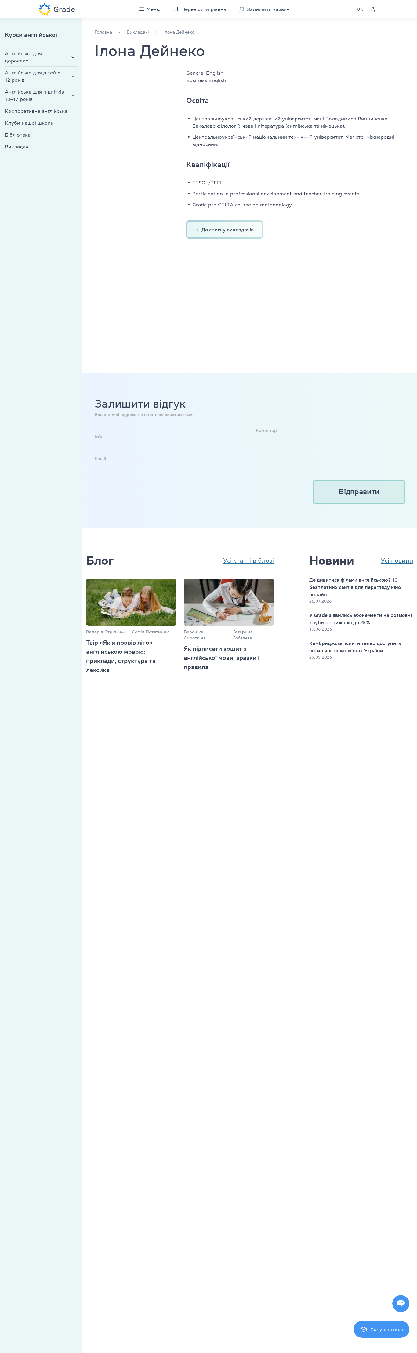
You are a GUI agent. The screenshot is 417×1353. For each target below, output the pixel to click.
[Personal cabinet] (373, 9)
